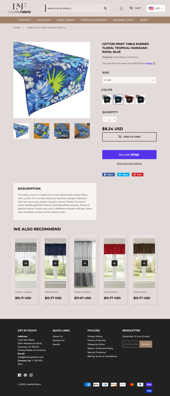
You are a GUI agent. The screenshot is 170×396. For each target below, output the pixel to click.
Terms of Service (96, 340)
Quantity (110, 112)
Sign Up (146, 344)
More (143, 20)
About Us (58, 336)
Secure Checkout (96, 352)
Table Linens (65, 20)
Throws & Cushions (93, 20)
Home (16, 27)
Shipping (107, 57)
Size (105, 72)
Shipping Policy (96, 344)
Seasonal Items (123, 20)
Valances (43, 20)
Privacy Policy (94, 336)
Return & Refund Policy (100, 348)
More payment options (129, 163)
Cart (137, 8)
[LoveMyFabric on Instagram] (31, 375)
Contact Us (59, 340)
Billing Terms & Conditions (102, 356)
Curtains (24, 20)
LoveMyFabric (33, 384)
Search (56, 344)
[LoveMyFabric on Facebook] (19, 375)
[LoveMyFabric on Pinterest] (25, 375)
